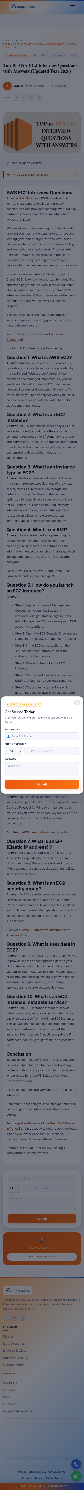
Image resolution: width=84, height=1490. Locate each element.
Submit (42, 784)
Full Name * (12, 729)
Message (10, 759)
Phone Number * (15, 744)
